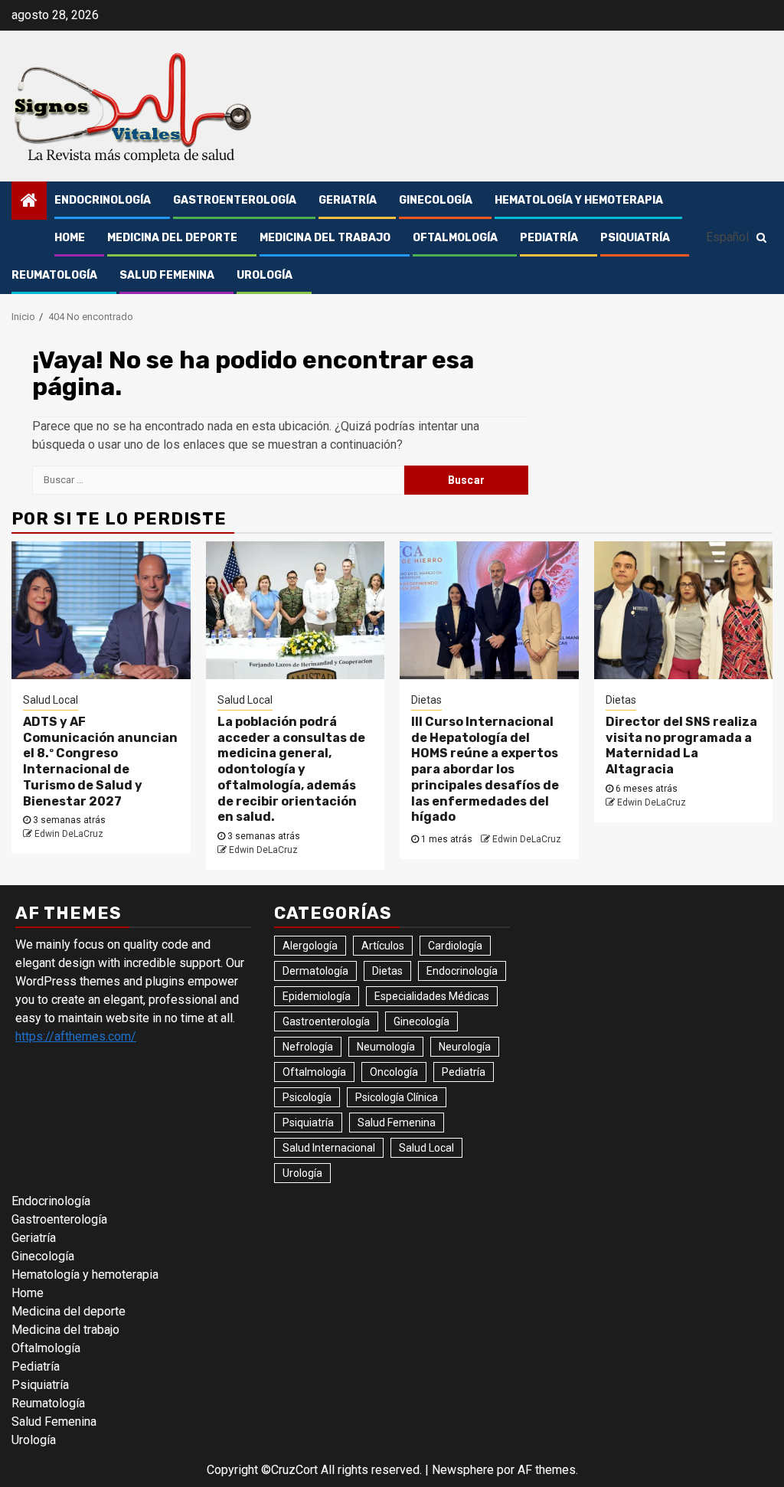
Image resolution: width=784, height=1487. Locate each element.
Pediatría (549, 237)
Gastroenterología (234, 200)
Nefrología (308, 1047)
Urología (264, 275)
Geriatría (347, 200)
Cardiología (455, 946)
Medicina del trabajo (325, 237)
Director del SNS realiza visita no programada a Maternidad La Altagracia (681, 745)
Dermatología (315, 971)
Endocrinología (102, 200)
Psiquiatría (635, 237)
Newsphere (463, 1469)
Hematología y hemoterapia (579, 200)
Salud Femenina (166, 275)
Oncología (394, 1072)
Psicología (307, 1097)
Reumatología (54, 275)
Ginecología (435, 200)
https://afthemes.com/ (75, 1036)
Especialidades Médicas (431, 996)
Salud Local (50, 700)
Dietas (426, 700)
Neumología (386, 1047)
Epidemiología (317, 996)
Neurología (465, 1047)
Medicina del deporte (172, 237)
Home (69, 237)
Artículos (382, 946)
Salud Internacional (329, 1148)
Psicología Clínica (396, 1097)
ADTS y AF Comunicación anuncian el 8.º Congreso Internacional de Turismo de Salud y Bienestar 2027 (100, 761)
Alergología (310, 946)
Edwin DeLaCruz (68, 833)
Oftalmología (455, 237)
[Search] (761, 237)
